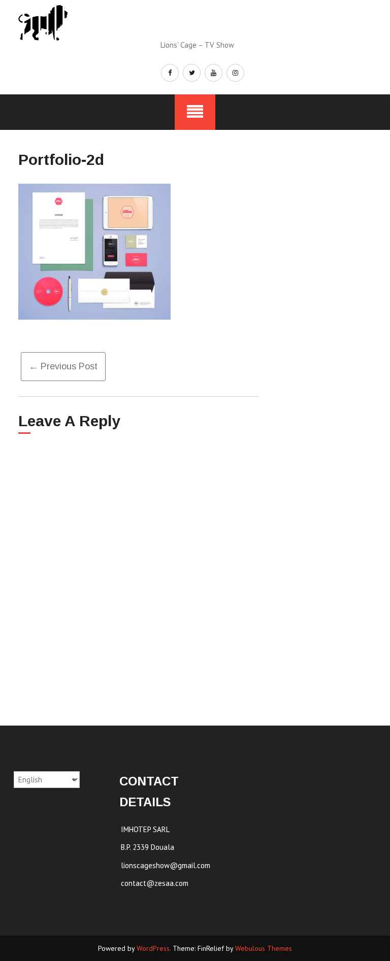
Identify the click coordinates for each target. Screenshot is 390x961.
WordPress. (154, 948)
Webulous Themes (263, 948)
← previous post (63, 366)
